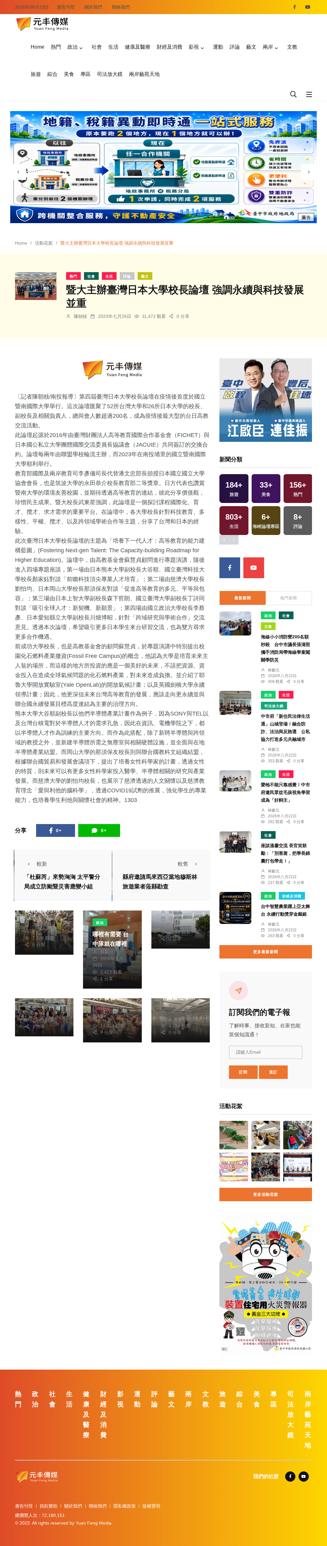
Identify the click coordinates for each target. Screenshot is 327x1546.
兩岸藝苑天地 (144, 74)
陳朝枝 (80, 316)
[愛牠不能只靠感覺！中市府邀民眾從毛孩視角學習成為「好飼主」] (235, 781)
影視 (194, 47)
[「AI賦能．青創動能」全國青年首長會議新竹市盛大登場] (297, 1167)
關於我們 (93, 7)
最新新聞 (242, 598)
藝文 (251, 47)
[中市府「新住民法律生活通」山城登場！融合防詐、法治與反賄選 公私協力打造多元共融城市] (235, 703)
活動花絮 (44, 243)
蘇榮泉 (175, 911)
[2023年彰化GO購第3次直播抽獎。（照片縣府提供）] (233, 1167)
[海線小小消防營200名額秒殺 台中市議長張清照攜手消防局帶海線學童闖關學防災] (235, 623)
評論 (235, 47)
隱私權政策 (124, 1506)
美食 (69, 74)
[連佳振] (265, 399)
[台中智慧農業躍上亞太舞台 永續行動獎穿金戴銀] (235, 908)
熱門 (56, 47)
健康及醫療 (137, 47)
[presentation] (18, 172)
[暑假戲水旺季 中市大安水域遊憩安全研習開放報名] (297, 1135)
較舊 (183, 864)
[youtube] (307, 7)
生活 (113, 47)
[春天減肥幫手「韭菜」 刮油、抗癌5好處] (233, 1135)
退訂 (273, 1072)
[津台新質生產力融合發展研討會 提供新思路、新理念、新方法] (265, 1135)
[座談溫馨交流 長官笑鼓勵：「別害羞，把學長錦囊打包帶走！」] (235, 842)
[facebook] (294, 7)
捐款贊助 (48, 1506)
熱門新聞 (288, 598)
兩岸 (268, 47)
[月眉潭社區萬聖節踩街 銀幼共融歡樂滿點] (265, 1167)
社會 (97, 47)
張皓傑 (39, 999)
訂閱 (243, 1072)
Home (37, 47)
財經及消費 (169, 47)
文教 (292, 47)
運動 (218, 47)
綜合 (52, 74)
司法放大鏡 (110, 74)
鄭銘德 (175, 1005)
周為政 (107, 1005)
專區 (85, 74)
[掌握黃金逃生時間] (112, 370)
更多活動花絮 (265, 1194)
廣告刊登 (66, 7)
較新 (42, 864)
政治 (72, 47)
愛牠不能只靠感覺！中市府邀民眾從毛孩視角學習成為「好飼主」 (285, 792)
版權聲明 (151, 1506)
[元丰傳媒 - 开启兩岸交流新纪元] (42, 23)
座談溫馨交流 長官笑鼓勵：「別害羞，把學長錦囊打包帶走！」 (285, 853)
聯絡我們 (121, 7)
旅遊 (36, 74)
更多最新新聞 (265, 952)
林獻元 (39, 917)
